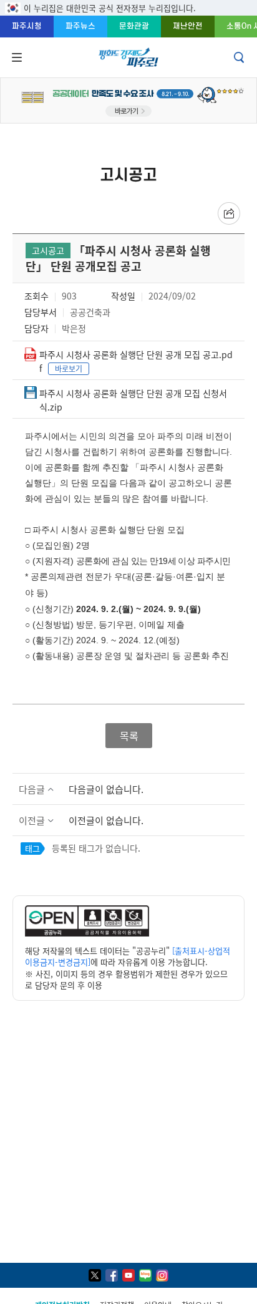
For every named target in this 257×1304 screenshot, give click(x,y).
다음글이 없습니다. (106, 789)
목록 (128, 735)
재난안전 (188, 26)
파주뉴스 (80, 26)
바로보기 (68, 368)
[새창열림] (87, 933)
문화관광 (134, 26)
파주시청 (27, 26)
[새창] (95, 1275)
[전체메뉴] (15, 57)
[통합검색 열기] (240, 57)
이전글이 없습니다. (106, 820)
